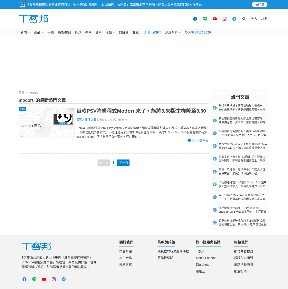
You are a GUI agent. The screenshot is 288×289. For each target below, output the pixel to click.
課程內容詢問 (243, 258)
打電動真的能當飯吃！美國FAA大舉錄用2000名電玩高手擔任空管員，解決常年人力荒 (242, 135)
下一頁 (123, 162)
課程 (135, 32)
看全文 (204, 140)
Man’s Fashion (206, 258)
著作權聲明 (165, 258)
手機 (51, 32)
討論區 (124, 32)
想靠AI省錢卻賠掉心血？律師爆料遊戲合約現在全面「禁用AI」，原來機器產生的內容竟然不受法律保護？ (242, 224)
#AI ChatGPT (152, 32)
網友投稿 (240, 271)
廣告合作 (125, 258)
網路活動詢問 (243, 264)
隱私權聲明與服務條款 (173, 251)
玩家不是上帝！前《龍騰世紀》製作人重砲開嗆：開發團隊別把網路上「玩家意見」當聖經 (242, 160)
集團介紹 (125, 251)
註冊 (264, 18)
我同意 (259, 4)
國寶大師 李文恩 (86, 119)
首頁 (21, 92)
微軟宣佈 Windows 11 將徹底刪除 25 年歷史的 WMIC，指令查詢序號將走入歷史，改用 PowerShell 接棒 (243, 147)
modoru (33, 92)
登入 (254, 18)
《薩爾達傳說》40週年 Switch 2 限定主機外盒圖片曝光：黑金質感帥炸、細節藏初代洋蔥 (243, 186)
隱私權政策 (194, 4)
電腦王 (200, 271)
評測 (78, 32)
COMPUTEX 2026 (198, 32)
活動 (109, 32)
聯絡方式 (125, 264)
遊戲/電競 (64, 32)
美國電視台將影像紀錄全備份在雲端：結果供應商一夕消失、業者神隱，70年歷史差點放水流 (242, 122)
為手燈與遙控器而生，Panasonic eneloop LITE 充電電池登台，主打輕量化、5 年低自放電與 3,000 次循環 (242, 211)
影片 (98, 32)
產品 (37, 32)
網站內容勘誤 (243, 251)
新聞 (24, 32)
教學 (88, 32)
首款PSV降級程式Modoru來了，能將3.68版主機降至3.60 (141, 111)
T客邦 (200, 251)
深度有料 (171, 32)
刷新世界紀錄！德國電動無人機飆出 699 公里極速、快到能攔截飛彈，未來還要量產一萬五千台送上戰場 (242, 109)
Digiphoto (202, 264)
